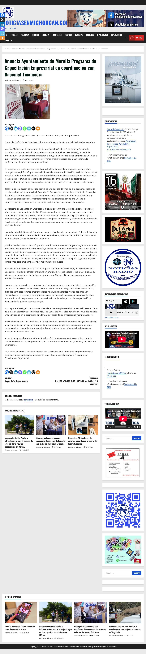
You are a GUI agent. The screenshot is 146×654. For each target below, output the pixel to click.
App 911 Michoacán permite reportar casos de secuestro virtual (20, 628)
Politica (68, 35)
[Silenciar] (135, 427)
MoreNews (98, 646)
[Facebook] (7, 128)
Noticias (13, 35)
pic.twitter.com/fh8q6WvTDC (119, 149)
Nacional (79, 35)
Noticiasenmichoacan (13, 80)
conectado (28, 400)
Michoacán (57, 35)
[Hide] (1, 42)
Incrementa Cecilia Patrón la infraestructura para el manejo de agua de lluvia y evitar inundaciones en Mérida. (19, 442)
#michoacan (131, 141)
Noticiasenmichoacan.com (36, 22)
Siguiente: (76, 381)
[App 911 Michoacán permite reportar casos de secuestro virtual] (21, 612)
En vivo (139, 37)
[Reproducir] (108, 427)
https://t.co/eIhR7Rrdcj (116, 373)
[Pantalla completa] (138, 427)
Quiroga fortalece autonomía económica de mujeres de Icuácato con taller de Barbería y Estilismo (50, 441)
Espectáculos (116, 35)
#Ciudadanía (124, 144)
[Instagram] (29, 128)
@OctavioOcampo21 (115, 129)
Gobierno (90, 35)
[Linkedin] (16, 128)
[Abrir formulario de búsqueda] (126, 37)
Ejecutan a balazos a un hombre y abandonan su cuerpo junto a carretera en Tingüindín (125, 629)
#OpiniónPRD (112, 146)
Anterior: (16, 379)
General (35, 35)
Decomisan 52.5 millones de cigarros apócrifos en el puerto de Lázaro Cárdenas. (82, 441)
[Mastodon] (20, 128)
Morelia (45, 35)
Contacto (8, 40)
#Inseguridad (112, 144)
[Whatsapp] (25, 128)
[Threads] (33, 128)
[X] (11, 128)
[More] (38, 128)
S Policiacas (102, 35)
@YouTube (111, 376)
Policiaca (25, 35)
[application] (123, 418)
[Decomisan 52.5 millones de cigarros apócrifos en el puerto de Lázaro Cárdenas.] (83, 425)
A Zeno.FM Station (112, 317)
